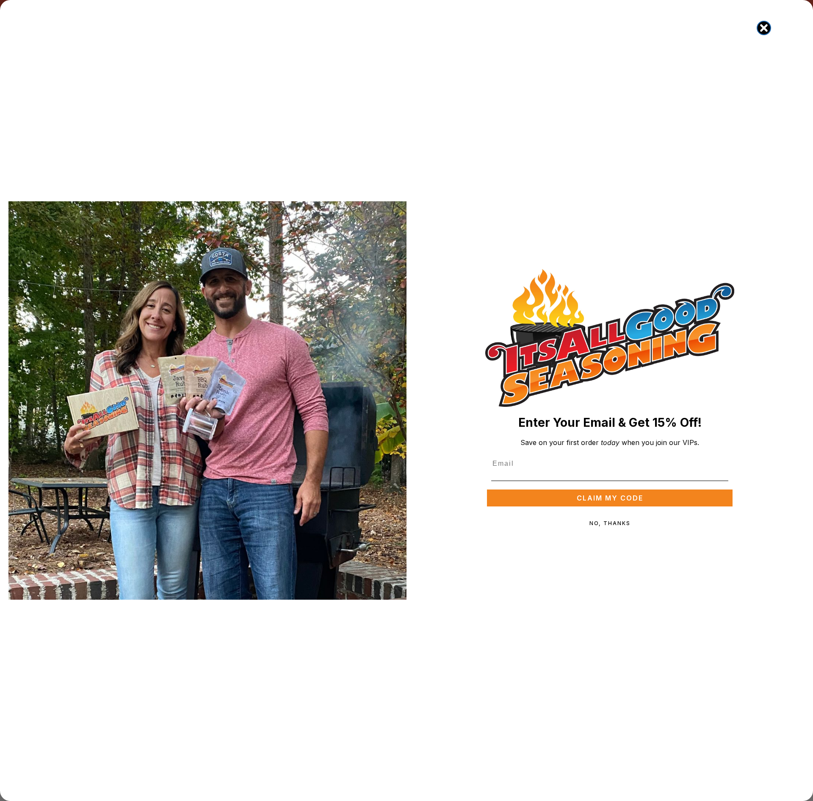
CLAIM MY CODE (610, 498)
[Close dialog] (764, 28)
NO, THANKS (609, 523)
